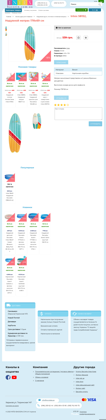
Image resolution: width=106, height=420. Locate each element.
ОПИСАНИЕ (61, 63)
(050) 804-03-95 (42, 5)
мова (95, 1)
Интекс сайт (80, 388)
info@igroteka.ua (48, 400)
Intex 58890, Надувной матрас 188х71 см (21, 98)
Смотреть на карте (12, 406)
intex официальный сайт (85, 385)
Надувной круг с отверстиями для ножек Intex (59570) (45, 99)
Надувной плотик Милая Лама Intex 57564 (9, 98)
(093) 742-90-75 (59, 3)
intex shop (79, 382)
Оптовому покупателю (30, 10)
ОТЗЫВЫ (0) (61, 98)
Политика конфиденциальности (87, 413)
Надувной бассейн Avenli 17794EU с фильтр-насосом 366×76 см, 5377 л (21, 241)
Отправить (95, 124)
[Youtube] (14, 379)
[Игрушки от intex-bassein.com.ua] (20, 8)
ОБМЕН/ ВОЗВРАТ (85, 314)
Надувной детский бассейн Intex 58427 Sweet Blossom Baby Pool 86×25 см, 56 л (10, 242)
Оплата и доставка (43, 10)
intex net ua (80, 378)
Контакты (7, 13)
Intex (68, 48)
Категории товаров (13, 10)
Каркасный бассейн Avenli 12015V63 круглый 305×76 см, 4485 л (21, 283)
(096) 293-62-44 (42, 3)
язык (101, 1)
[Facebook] (8, 379)
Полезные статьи (16, 13)
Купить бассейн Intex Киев (86, 372)
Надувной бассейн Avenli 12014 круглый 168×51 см (45, 237)
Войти (94, 10)
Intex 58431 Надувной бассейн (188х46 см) (9, 196)
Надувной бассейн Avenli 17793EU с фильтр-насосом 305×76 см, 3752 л (33, 241)
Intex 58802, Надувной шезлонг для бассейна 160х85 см (33, 99)
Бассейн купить (82, 392)
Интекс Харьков (82, 375)
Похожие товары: (27, 67)
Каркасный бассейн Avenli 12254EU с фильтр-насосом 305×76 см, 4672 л (10, 285)
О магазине (39, 381)
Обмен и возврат (41, 377)
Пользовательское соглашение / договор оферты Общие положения (54, 373)
